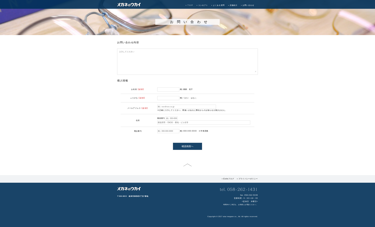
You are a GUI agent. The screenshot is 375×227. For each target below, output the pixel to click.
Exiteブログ (228, 179)
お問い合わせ (248, 5)
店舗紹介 (233, 5)
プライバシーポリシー (248, 179)
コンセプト (203, 5)
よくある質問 (219, 5)
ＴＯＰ (190, 5)
